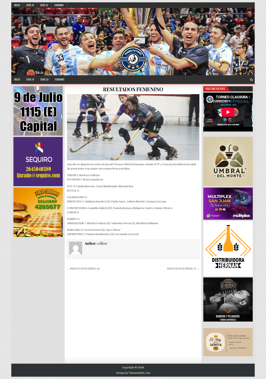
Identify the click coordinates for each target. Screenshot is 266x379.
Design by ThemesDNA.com (133, 373)
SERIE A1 (30, 5)
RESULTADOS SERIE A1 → (183, 268)
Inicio (17, 5)
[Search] (251, 79)
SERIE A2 (44, 5)
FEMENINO (59, 5)
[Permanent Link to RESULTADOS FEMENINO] (133, 127)
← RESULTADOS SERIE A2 (83, 268)
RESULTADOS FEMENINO (133, 89)
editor (102, 243)
